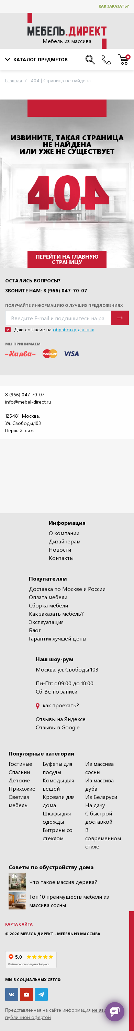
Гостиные (20, 763)
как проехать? (60, 705)
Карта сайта (19, 924)
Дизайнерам (64, 541)
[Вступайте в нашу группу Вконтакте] (11, 994)
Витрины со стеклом (57, 834)
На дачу (95, 805)
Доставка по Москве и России (67, 588)
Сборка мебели (48, 605)
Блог (35, 630)
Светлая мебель (19, 801)
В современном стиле (103, 838)
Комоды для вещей (58, 784)
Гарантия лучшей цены (57, 638)
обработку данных (73, 329)
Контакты (61, 557)
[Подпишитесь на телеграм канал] (41, 994)
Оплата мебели (48, 597)
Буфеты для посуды (57, 767)
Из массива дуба (99, 784)
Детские (19, 780)
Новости (60, 549)
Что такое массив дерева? (63, 881)
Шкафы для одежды (57, 817)
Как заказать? (114, 6)
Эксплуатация (46, 621)
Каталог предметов (40, 59)
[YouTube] (26, 994)
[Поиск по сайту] (90, 59)
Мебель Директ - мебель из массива (60, 933)
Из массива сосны (99, 767)
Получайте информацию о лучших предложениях (64, 305)
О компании (64, 533)
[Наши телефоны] (106, 59)
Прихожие (22, 788)
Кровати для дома (59, 801)
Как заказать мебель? (56, 613)
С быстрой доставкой (98, 817)
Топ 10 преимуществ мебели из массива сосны (69, 900)
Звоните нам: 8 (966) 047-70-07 (46, 290)
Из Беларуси (101, 796)
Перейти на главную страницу (67, 259)
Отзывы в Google (58, 727)
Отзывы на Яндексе (61, 718)
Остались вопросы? (32, 280)
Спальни (19, 771)
